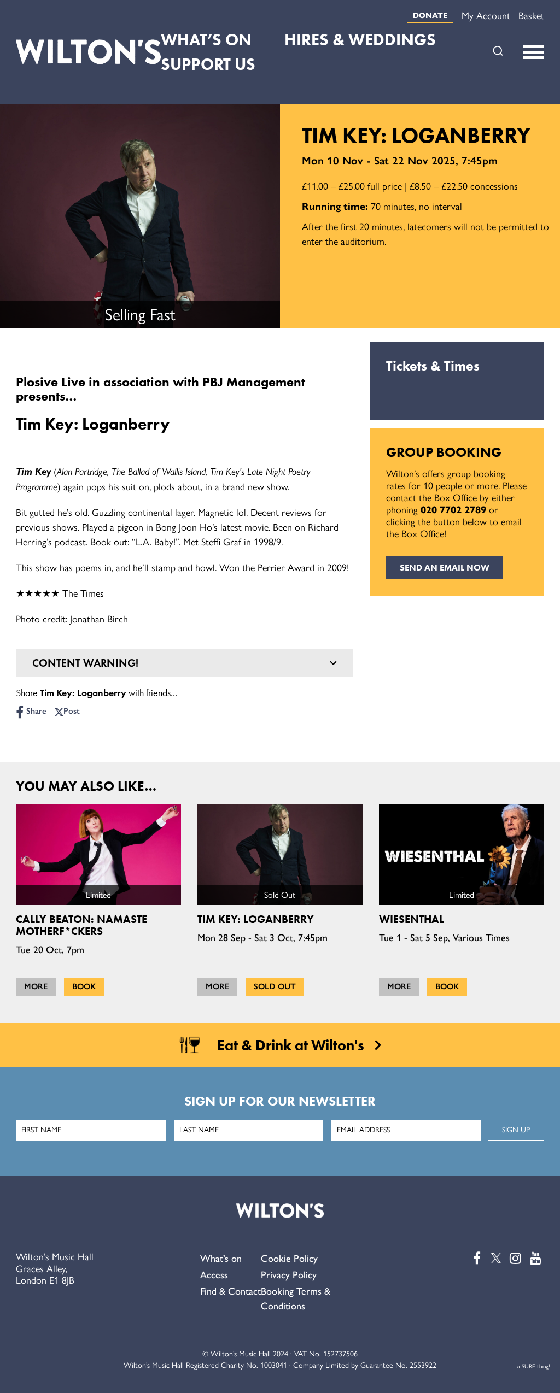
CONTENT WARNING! (85, 662)
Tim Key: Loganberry (255, 919)
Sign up (516, 1130)
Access (214, 1275)
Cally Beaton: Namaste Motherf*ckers (81, 925)
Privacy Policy (289, 1275)
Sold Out (275, 986)
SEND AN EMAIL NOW (444, 567)
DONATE (430, 15)
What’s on (221, 1259)
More (36, 986)
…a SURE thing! (530, 1366)
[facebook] (474, 1258)
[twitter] (494, 1258)
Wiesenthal (411, 919)
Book (84, 986)
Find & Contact (230, 1291)
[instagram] (514, 1258)
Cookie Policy (289, 1259)
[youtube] (534, 1258)
